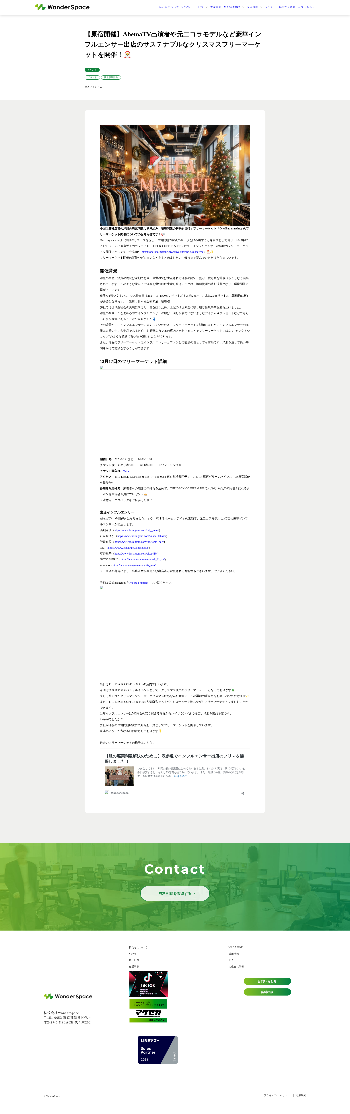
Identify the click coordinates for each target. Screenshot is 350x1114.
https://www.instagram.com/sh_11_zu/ (143, 559)
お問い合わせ (306, 7)
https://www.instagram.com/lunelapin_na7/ (139, 541)
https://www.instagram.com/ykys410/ (135, 553)
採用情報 (252, 7)
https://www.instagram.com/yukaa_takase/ (141, 536)
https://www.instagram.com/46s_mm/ (134, 565)
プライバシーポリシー (277, 1095)
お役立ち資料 (287, 7)
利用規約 (300, 1095)
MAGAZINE (232, 7)
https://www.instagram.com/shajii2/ (128, 547)
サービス (198, 7)
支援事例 (216, 7)
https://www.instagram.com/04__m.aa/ (136, 530)
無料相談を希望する (175, 893)
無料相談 (267, 992)
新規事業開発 (111, 77)
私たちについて (169, 7)
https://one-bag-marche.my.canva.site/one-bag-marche (172, 251)
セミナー (270, 7)
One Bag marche (138, 582)
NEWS (186, 7)
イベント (92, 69)
